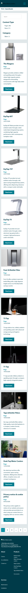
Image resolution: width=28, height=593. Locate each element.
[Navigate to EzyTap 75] (14, 207)
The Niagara (9, 63)
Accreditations (4, 560)
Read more (8, 89)
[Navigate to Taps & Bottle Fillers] (14, 400)
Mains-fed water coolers (18, 560)
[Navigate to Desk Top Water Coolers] (14, 449)
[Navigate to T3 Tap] (14, 306)
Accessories (17, 574)
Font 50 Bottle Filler (12, 270)
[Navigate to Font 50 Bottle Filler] (14, 258)
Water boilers (17, 563)
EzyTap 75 (8, 219)
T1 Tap (6, 366)
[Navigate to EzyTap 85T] (14, 104)
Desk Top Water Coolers (13, 461)
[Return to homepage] (8, 3)
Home (2, 9)
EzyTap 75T (8, 169)
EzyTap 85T (8, 116)
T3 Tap (6, 318)
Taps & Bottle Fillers (12, 413)
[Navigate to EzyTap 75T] (14, 157)
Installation (4, 588)
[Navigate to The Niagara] (14, 51)
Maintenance (4, 584)
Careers (3, 556)
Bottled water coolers (17, 556)
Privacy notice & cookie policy (13, 495)
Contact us (3, 563)
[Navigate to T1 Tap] (14, 354)
